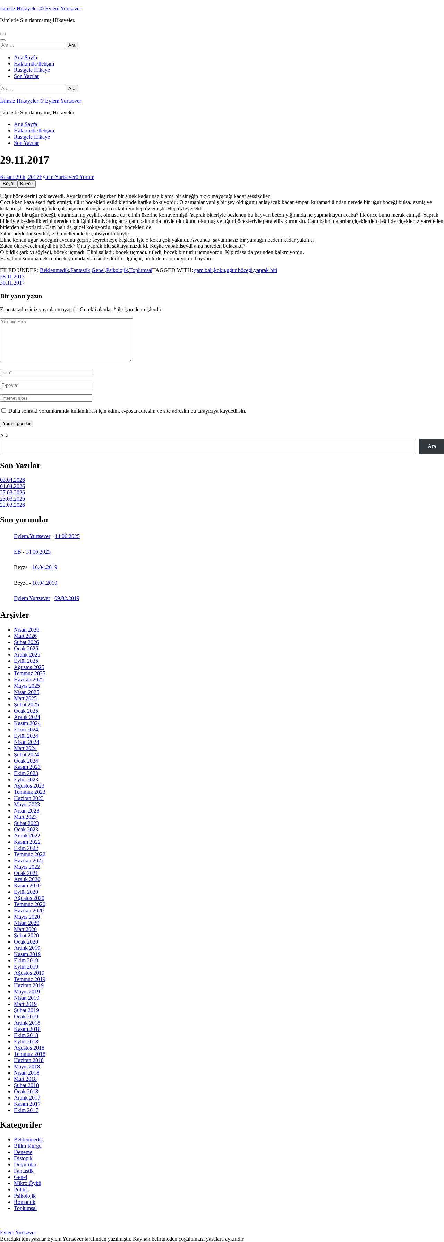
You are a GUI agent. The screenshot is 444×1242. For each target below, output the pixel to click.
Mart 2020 (25, 929)
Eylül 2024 (26, 736)
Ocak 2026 (26, 648)
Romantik (24, 1202)
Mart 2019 (25, 1004)
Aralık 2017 (27, 1098)
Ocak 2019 (26, 1016)
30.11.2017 (12, 283)
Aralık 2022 (27, 836)
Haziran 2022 (29, 860)
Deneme (23, 1152)
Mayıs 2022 (27, 867)
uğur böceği (240, 270)
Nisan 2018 (26, 1073)
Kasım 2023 (27, 767)
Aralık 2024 (27, 717)
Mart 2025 (25, 698)
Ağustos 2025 (29, 667)
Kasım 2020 (27, 885)
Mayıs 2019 (27, 992)
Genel (98, 270)
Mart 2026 (25, 636)
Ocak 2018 (26, 1091)
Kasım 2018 (27, 1029)
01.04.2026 (12, 486)
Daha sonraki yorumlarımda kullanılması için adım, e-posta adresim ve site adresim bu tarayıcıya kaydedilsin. (127, 411)
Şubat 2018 (26, 1085)
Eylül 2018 (26, 1041)
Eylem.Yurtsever (57, 177)
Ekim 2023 (26, 773)
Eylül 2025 (26, 661)
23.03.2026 (12, 499)
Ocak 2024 (26, 761)
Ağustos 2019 (29, 973)
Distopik (23, 1158)
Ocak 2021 (26, 873)
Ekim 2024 (26, 729)
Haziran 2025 (29, 680)
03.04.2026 (12, 480)
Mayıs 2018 (27, 1066)
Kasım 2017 (27, 1104)
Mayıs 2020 (27, 917)
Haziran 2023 (29, 798)
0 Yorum (85, 177)
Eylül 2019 (26, 967)
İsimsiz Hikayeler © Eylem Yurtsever (40, 8)
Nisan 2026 (26, 630)
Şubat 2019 (26, 1010)
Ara (4, 435)
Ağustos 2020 (29, 898)
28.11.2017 (12, 276)
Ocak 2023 (26, 829)
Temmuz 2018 (29, 1054)
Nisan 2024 (26, 742)
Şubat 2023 (26, 823)
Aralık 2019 (27, 948)
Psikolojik (117, 270)
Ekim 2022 (26, 848)
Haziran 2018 (29, 1060)
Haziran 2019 (29, 985)
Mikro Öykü (27, 1183)
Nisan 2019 (26, 998)
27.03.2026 (12, 492)
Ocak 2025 (26, 711)
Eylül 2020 (26, 892)
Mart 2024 (25, 748)
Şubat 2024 (26, 754)
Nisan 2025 (26, 692)
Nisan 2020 (26, 923)
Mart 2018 (25, 1079)
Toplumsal (140, 270)
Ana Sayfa (25, 57)
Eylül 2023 (26, 779)
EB (17, 552)
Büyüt (9, 183)
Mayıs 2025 (27, 686)
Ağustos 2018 (29, 1048)
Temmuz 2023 (29, 792)
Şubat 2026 (26, 642)
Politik (21, 1189)
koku (219, 270)
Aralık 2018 (27, 1023)
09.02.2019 (66, 598)
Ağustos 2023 (29, 786)
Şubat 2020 (26, 935)
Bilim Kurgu (28, 1146)
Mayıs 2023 (27, 804)
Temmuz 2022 (29, 854)
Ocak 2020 (26, 942)
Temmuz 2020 (29, 904)
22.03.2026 (12, 505)
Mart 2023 (25, 817)
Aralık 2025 (27, 655)
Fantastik (80, 270)
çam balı (203, 270)
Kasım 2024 (27, 723)
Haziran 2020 (29, 910)
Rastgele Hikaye (32, 70)
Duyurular (25, 1164)
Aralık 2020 (27, 879)
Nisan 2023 (26, 811)
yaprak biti (265, 270)
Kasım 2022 (27, 842)
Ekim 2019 (26, 960)
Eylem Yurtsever (32, 598)
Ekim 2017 (26, 1110)
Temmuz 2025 (29, 673)
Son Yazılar (26, 76)
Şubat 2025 (26, 704)
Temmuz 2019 (29, 979)
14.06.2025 (67, 536)
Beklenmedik (54, 270)
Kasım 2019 (27, 954)
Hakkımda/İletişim (34, 64)
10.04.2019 (44, 567)
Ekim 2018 (26, 1035)
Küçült (26, 183)
